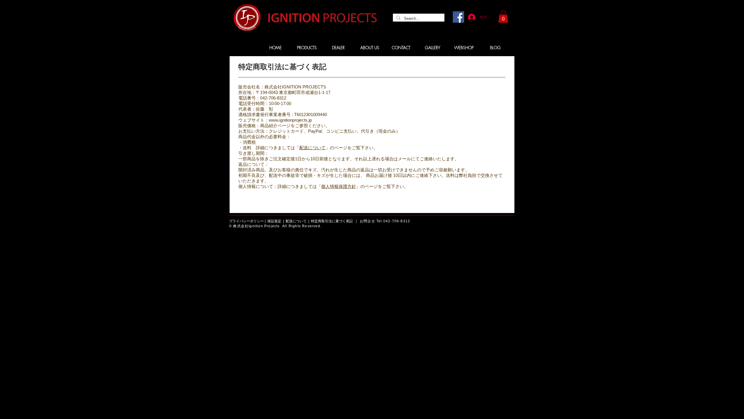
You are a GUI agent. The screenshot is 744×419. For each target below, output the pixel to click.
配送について (312, 147)
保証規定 (274, 221)
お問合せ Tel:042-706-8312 (385, 221)
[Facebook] (458, 17)
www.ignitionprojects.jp (290, 120)
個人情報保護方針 (338, 186)
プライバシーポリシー (246, 221)
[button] (503, 16)
